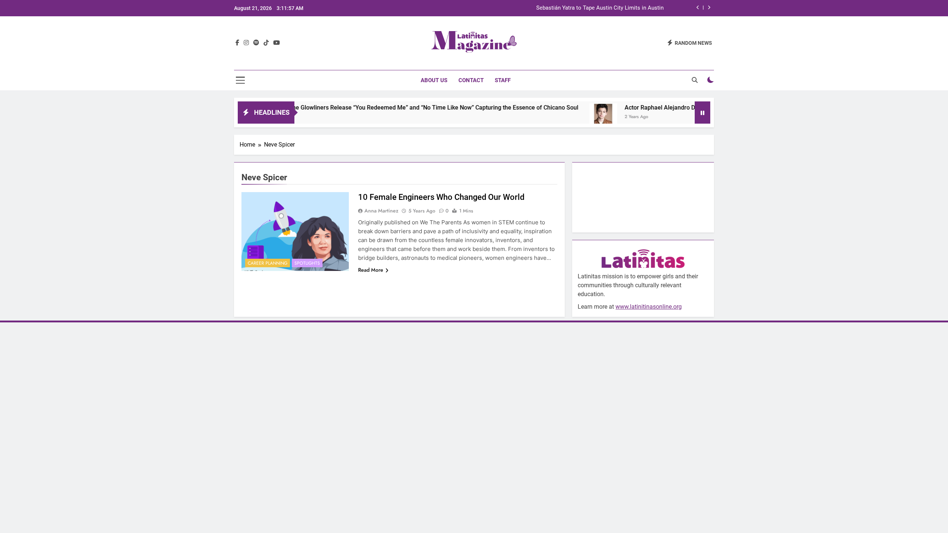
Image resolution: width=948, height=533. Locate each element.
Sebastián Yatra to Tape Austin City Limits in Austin (600, 8)
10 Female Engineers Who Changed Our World (441, 197)
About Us (434, 80)
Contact (471, 80)
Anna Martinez (381, 210)
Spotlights (307, 263)
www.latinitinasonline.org (648, 306)
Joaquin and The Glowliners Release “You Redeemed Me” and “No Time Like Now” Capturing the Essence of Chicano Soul (399, 107)
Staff (503, 80)
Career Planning (267, 263)
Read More (370, 270)
